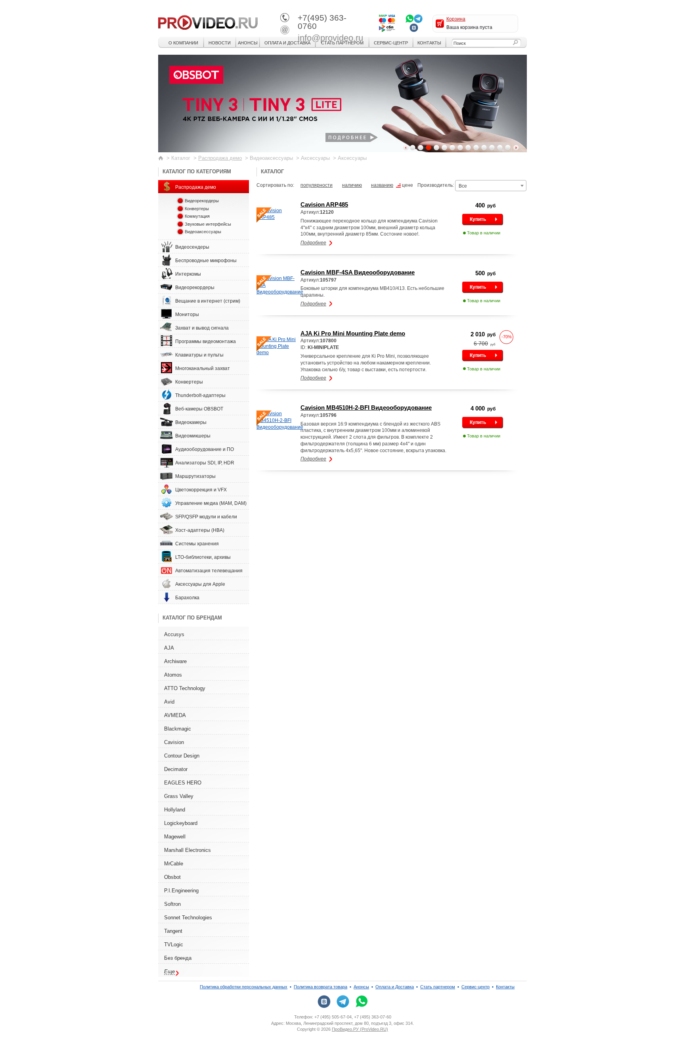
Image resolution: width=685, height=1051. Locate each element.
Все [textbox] (463, 186)
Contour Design (181, 756)
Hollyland (174, 810)
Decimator (176, 769)
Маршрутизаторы (195, 476)
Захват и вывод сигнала (202, 328)
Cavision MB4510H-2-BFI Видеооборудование (366, 407)
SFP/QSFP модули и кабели (206, 517)
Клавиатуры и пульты (199, 355)
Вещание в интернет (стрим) (207, 301)
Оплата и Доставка (287, 42)
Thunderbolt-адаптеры (200, 395)
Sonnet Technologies (188, 918)
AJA (169, 648)
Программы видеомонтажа (205, 341)
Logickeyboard (180, 823)
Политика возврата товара (320, 986)
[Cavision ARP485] (276, 214)
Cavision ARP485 (324, 204)
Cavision (174, 742)
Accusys (174, 634)
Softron (172, 904)
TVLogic (173, 944)
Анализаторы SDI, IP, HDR (204, 463)
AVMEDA (175, 715)
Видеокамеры (191, 422)
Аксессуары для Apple (200, 584)
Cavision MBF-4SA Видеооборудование (357, 272)
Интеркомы (188, 274)
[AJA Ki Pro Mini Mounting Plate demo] (276, 346)
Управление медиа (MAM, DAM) (211, 503)
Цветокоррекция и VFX (201, 490)
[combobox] (490, 185)
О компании (183, 42)
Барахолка (187, 597)
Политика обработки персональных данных (243, 986)
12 (500, 147)
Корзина (455, 19)
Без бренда (177, 958)
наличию (352, 185)
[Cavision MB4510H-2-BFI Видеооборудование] (276, 420)
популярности (316, 185)
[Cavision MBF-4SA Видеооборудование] (276, 285)
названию (382, 185)
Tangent (173, 931)
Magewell (175, 837)
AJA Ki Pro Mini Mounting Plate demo (352, 333)
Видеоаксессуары (203, 231)
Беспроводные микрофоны (206, 260)
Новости (220, 42)
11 (492, 147)
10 (484, 147)
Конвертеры (197, 208)
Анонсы (248, 42)
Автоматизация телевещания (209, 570)
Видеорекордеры (202, 200)
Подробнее (313, 242)
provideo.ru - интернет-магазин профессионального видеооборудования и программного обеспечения (208, 22)
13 (508, 147)
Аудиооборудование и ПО (204, 449)
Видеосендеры (192, 247)
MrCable (173, 864)
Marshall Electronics (187, 850)
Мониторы (187, 314)
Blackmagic (177, 729)
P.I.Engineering (181, 891)
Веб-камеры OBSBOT (199, 409)
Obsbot (172, 877)
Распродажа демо (220, 158)
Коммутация (197, 216)
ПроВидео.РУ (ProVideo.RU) (360, 1029)
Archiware (175, 661)
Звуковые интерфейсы (208, 224)
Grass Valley (178, 796)
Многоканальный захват (202, 368)
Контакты (429, 42)
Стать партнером (342, 42)
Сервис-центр (391, 42)
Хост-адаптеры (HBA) (199, 530)
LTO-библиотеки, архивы (203, 557)
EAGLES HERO (182, 783)
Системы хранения (197, 544)
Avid (169, 702)
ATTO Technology (184, 688)
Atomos (173, 675)
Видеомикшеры (192, 436)
